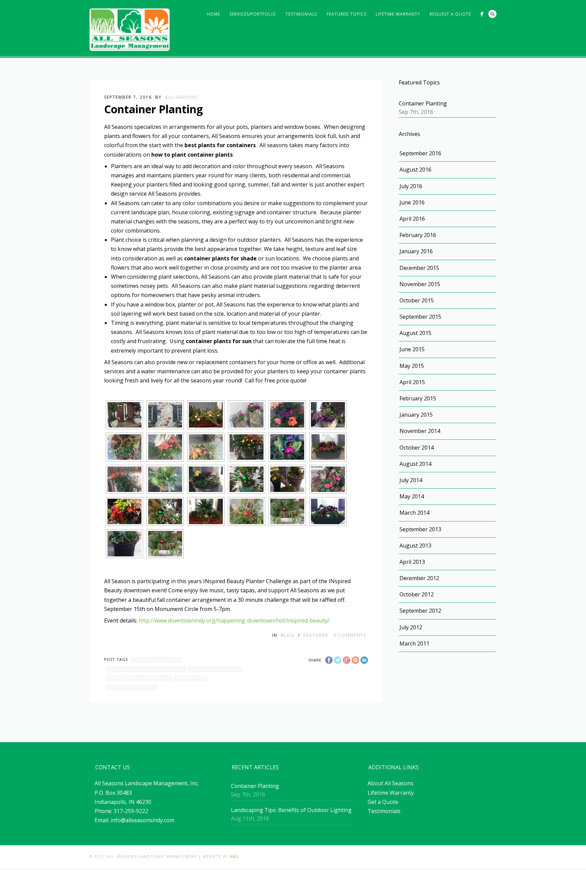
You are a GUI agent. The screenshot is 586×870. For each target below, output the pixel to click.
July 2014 (410, 480)
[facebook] (481, 14)
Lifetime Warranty (398, 14)
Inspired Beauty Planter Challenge (146, 669)
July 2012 (410, 627)
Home (213, 14)
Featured (316, 635)
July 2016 (410, 186)
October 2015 (416, 300)
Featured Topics (346, 14)
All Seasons (181, 97)
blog (288, 635)
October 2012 (416, 594)
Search (492, 14)
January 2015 (416, 414)
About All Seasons (390, 783)
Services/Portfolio (253, 14)
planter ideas (191, 678)
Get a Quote (383, 802)
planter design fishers (215, 669)
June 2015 (412, 349)
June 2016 (412, 202)
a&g (234, 856)
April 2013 (412, 562)
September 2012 (420, 610)
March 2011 (414, 643)
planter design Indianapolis (139, 678)
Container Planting (423, 103)
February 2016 (417, 235)
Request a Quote (450, 14)
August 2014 (415, 464)
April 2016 (412, 218)
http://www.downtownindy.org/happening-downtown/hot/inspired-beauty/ (234, 620)
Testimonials (301, 14)
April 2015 (412, 382)
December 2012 (419, 578)
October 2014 (416, 447)
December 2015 (419, 268)
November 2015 (419, 284)
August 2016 (415, 169)
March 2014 (414, 512)
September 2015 (420, 316)
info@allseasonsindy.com (142, 820)
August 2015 (415, 333)
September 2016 (420, 153)
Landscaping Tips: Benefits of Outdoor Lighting (291, 810)
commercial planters (156, 659)
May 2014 (411, 496)
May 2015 (411, 366)
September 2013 (420, 529)
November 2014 (419, 431)
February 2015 (417, 398)
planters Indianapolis (132, 687)
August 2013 (415, 545)
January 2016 (416, 251)
